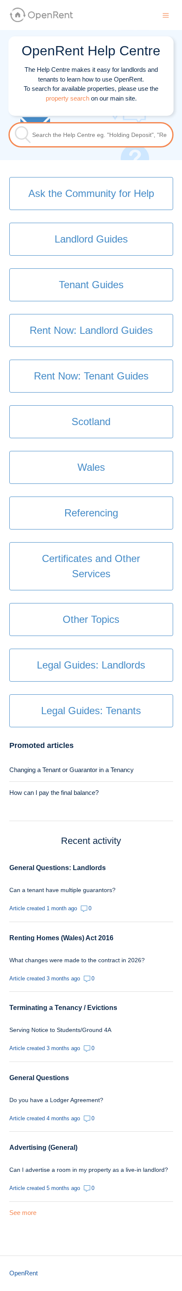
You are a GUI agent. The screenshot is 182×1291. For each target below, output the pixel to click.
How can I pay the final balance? (54, 792)
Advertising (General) (43, 1147)
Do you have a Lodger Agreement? (56, 1100)
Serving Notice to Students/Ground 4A (60, 1029)
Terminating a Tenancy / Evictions (63, 1007)
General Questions (39, 1077)
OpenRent (23, 1273)
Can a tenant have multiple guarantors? (62, 890)
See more (22, 1212)
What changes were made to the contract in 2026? (77, 960)
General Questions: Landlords (57, 867)
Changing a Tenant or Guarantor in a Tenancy (71, 769)
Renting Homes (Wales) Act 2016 (61, 938)
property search (67, 98)
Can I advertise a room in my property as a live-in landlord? (88, 1169)
